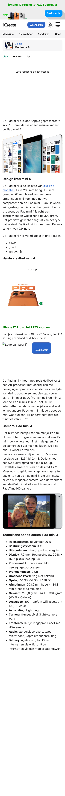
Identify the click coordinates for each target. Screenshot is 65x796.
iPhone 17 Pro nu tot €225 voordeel (26, 327)
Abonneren (36, 24)
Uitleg (6, 56)
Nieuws (17, 56)
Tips (27, 56)
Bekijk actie (53, 13)
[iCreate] (10, 24)
